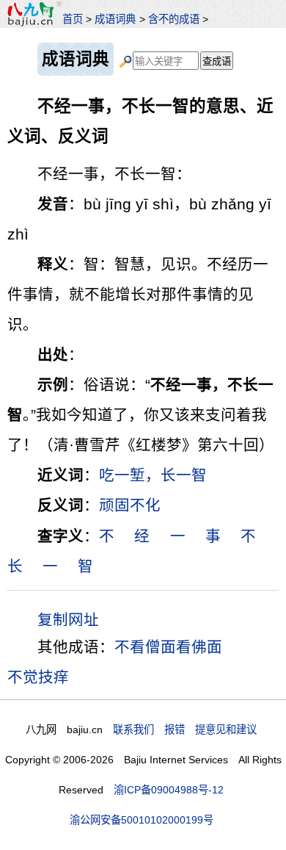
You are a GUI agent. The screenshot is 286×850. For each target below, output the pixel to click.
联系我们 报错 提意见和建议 (185, 729)
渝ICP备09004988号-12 (169, 790)
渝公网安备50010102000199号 (141, 820)
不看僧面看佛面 (168, 646)
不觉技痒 (38, 677)
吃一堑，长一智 (153, 475)
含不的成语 (173, 19)
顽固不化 (130, 505)
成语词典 (115, 19)
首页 (72, 19)
